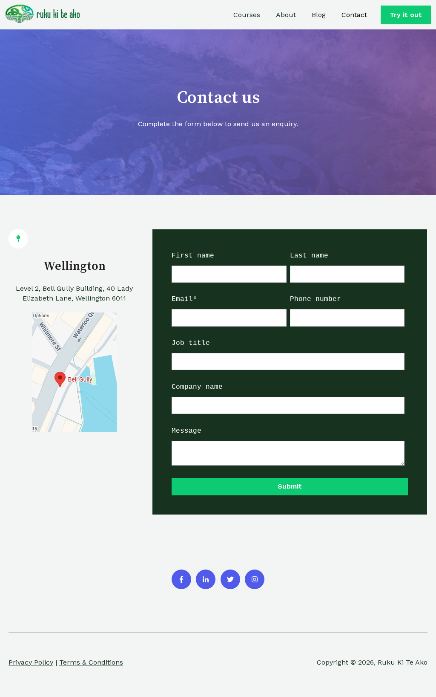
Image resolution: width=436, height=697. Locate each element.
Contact (354, 15)
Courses (246, 15)
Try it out (406, 15)
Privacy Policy (31, 662)
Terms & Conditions (91, 662)
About (286, 15)
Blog (319, 15)
